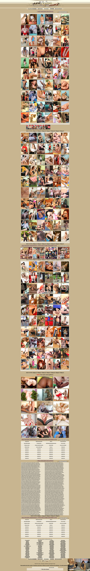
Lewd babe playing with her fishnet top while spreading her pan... (30, 500)
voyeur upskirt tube (39, 525)
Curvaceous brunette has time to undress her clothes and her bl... (54, 508)
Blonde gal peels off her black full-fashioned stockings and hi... (54, 512)
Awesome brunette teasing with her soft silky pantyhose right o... (54, 472)
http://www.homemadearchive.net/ (51, 443)
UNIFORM (52, 8)
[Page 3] (44, 131)
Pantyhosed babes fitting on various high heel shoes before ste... (54, 510)
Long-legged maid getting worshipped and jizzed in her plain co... (54, 491)
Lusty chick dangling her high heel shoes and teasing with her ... (30, 501)
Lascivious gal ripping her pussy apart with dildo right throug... (54, 471)
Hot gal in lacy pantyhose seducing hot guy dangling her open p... (54, 476)
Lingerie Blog (51, 445)
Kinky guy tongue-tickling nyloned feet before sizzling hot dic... (54, 511)
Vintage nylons (27, 525)
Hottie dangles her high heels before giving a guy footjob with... (54, 509)
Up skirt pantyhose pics (65, 565)
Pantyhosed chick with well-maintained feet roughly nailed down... (31, 491)
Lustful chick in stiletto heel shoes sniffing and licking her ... (53, 473)
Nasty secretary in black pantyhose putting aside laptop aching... (30, 502)
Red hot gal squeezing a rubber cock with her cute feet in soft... (30, 472)
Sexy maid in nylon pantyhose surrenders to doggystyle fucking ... (31, 508)
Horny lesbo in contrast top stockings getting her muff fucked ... (54, 477)
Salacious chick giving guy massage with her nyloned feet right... (54, 474)
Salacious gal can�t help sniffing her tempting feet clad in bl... (30, 480)
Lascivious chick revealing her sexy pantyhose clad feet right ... (54, 493)
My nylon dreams (45, 569)
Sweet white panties (27, 443)
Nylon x (51, 441)
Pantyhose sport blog (37, 565)
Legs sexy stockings (63, 445)
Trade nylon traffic (51, 567)
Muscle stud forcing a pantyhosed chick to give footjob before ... (54, 501)
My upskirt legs (39, 443)
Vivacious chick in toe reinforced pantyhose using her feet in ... (30, 473)
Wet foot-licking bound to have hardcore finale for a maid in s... (30, 511)
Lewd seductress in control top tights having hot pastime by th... (54, 499)
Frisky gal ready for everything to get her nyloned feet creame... (30, 498)
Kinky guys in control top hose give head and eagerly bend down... (31, 474)
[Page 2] (39, 131)
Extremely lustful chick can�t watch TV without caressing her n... (31, 471)
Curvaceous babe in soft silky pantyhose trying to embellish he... (54, 494)
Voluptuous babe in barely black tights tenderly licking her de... (30, 493)
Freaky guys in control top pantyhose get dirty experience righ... (30, 496)
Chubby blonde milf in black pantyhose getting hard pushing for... (30, 475)
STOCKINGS (46, 8)
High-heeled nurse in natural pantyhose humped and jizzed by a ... (31, 497)
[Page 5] (53, 131)
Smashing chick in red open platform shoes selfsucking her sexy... (31, 509)
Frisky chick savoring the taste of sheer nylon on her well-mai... (54, 497)
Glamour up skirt (26, 445)
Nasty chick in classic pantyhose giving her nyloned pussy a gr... (54, 495)
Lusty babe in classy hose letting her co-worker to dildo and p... (30, 499)
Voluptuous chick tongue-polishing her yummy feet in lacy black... (31, 476)
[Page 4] (48, 131)
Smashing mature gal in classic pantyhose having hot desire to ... (54, 480)
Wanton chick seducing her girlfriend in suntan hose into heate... (54, 479)
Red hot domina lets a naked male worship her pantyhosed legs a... (54, 478)
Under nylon (27, 441)
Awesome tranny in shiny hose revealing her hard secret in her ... (30, 478)
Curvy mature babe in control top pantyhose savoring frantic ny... (54, 502)
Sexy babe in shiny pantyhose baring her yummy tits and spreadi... (54, 475)
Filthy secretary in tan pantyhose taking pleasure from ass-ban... (54, 496)
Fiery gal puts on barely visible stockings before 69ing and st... (54, 462)
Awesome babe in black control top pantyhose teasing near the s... (31, 510)
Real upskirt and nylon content (27, 565)
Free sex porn (63, 443)
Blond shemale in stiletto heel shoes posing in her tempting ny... (54, 513)
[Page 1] (35, 131)
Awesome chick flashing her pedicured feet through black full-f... (30, 507)
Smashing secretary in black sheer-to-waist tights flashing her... (30, 479)
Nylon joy (51, 525)
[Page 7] (62, 131)
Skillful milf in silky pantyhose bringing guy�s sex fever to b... (30, 513)
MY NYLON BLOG (58, 8)
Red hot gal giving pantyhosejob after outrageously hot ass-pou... (54, 490)
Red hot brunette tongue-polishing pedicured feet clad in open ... (30, 477)
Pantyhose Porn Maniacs (55, 565)
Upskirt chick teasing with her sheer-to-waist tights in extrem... (54, 500)
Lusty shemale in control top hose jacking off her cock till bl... (30, 462)
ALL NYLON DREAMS (32, 8)
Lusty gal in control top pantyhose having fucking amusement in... (31, 492)
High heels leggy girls (39, 441)
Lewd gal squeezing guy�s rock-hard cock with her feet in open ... (31, 490)
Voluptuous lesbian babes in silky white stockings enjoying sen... (30, 494)
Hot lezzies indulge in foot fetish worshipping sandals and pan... (54, 492)
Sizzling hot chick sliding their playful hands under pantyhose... (54, 514)
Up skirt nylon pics (63, 441)
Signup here (27, 450)
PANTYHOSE (40, 8)
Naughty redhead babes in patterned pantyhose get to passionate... (55, 498)
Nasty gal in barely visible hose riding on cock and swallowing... (30, 489)
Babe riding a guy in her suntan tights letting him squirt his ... (54, 507)
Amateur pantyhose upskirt (39, 445)
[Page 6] (57, 131)
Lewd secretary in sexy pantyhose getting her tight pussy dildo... (30, 514)
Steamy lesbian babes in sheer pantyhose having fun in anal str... (54, 489)
